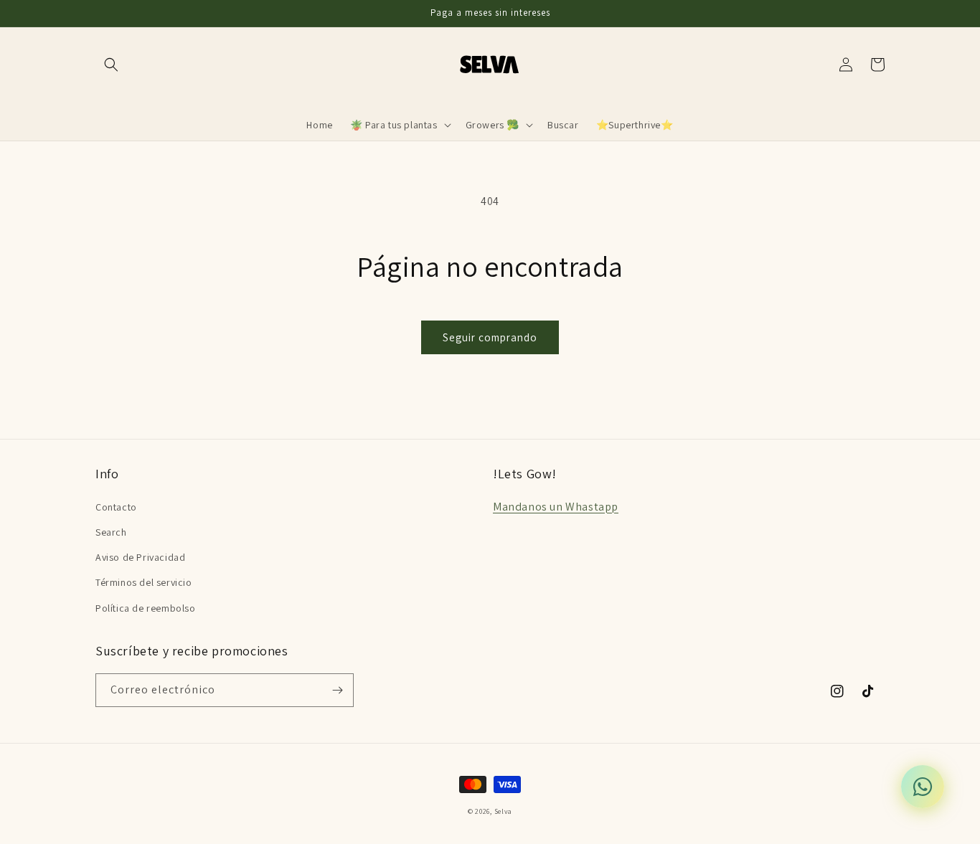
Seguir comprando (490, 337)
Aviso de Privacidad (140, 557)
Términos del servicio (143, 582)
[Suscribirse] (337, 690)
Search (111, 532)
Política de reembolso (145, 608)
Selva (503, 811)
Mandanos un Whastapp (555, 506)
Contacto (116, 507)
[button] (111, 64)
